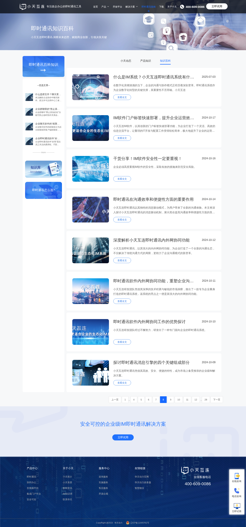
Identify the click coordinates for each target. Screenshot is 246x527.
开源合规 (103, 493)
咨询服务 (103, 476)
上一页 (114, 399)
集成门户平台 (34, 493)
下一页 (216, 399)
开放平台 (117, 6)
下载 (161, 6)
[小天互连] (32, 7)
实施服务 (103, 482)
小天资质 (67, 482)
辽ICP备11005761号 (139, 523)
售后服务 (103, 488)
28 (205, 399)
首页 (95, 6)
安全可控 (31, 499)
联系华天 (67, 499)
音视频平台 (32, 488)
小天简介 (67, 476)
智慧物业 (139, 488)
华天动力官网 (142, 476)
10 (178, 399)
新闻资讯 (67, 488)
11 (187, 399)
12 (195, 399)
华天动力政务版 (143, 482)
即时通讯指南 (149, 6)
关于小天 (172, 6)
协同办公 (31, 482)
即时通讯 (31, 476)
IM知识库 (67, 493)
